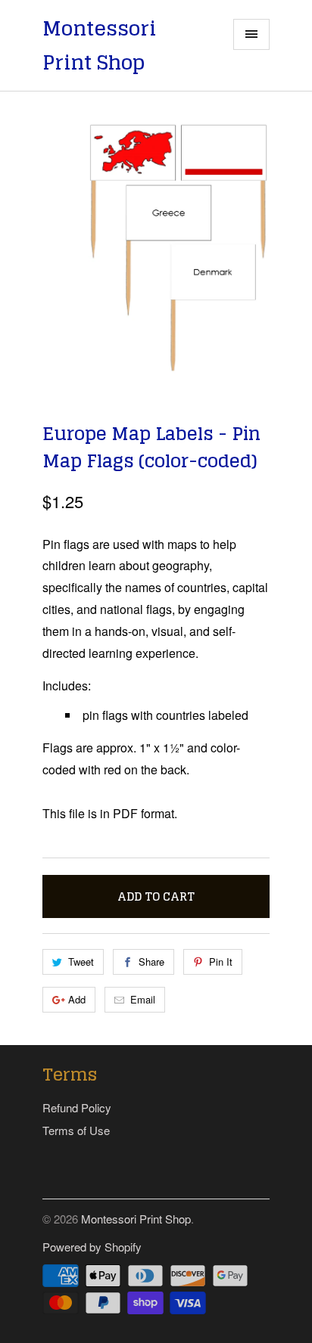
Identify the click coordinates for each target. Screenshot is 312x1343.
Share (151, 961)
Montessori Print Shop (99, 45)
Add (77, 999)
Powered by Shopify (92, 1247)
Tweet (81, 961)
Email (142, 999)
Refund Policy (76, 1107)
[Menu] (251, 34)
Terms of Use (76, 1130)
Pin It (220, 961)
